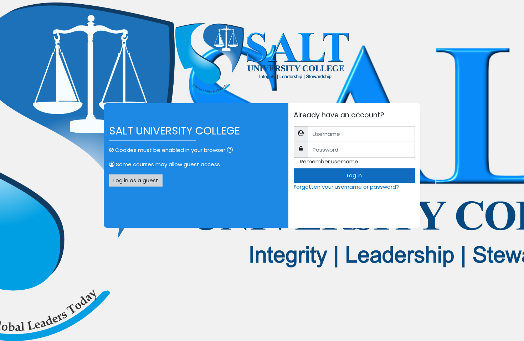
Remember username (329, 161)
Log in (354, 175)
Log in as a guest (135, 180)
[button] (231, 150)
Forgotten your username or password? (346, 186)
